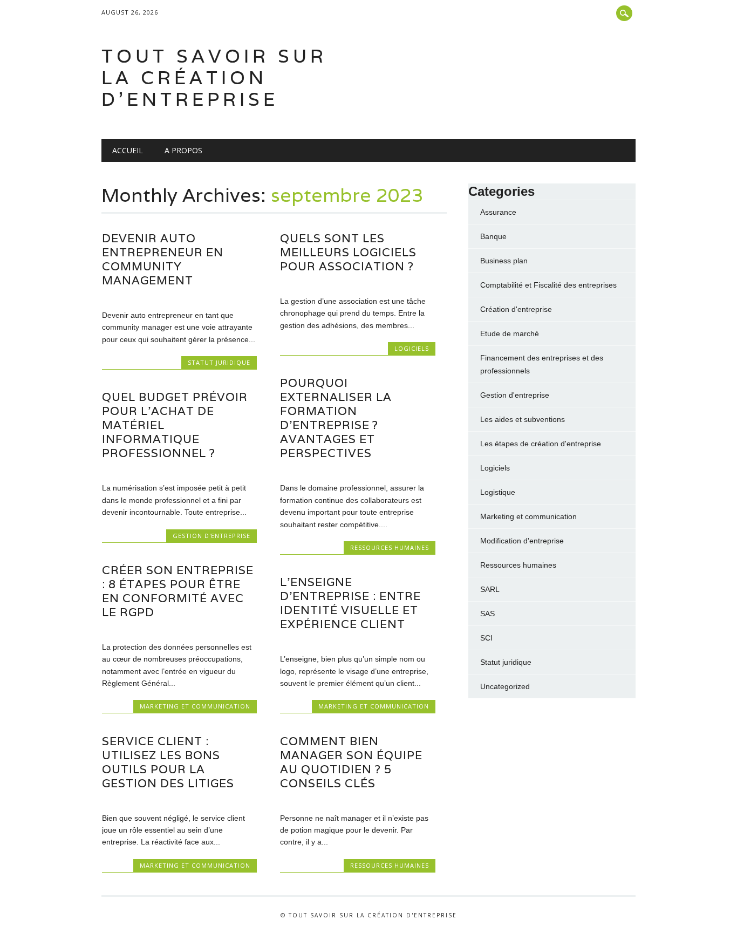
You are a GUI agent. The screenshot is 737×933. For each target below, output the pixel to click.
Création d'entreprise (516, 309)
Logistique (497, 492)
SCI (486, 638)
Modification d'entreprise (522, 540)
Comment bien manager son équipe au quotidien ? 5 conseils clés (351, 762)
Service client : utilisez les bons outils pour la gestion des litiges (168, 762)
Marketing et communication (195, 706)
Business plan (504, 260)
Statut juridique (219, 362)
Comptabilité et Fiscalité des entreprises (548, 285)
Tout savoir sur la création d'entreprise (214, 77)
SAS (487, 613)
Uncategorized (505, 686)
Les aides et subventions (522, 419)
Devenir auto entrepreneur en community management (162, 259)
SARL (490, 589)
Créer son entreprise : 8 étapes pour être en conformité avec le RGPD (178, 591)
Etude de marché (509, 333)
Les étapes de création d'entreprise (540, 443)
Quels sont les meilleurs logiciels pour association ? (348, 252)
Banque (493, 236)
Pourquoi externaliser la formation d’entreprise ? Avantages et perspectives (336, 418)
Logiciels (411, 348)
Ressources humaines (389, 547)
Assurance (498, 212)
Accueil (127, 150)
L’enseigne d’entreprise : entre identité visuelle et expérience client (350, 603)
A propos (183, 150)
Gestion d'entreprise (211, 536)
